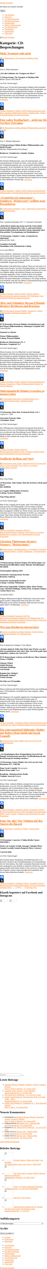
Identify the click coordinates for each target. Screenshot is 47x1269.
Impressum (8, 1241)
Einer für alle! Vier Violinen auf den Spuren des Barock (21, 822)
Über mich (8, 33)
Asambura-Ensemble (18, 296)
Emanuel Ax (10, 384)
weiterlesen (4, 100)
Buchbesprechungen (12, 21)
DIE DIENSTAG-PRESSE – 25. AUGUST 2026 (23, 1095)
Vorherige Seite (5, 888)
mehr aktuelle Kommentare (10, 1142)
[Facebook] (23, 61)
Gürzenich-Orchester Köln (34, 452)
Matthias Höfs (34, 113)
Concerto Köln (16, 885)
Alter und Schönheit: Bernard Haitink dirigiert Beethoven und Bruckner (22, 304)
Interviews (8, 17)
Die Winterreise (32, 296)
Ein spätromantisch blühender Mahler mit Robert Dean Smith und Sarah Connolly (22, 732)
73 (21, 888)
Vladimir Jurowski (24, 814)
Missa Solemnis (17, 725)
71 (16, 888)
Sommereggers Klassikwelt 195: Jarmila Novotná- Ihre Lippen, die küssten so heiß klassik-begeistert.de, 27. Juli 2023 (23, 1209)
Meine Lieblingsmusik (13, 25)
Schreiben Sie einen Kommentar (17, 115)
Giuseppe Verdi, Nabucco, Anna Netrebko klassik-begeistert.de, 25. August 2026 (20, 1092)
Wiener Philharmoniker (24, 384)
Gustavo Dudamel (17, 532)
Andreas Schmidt (6, 111)
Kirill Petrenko (17, 193)
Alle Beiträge (9, 15)
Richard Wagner (32, 620)
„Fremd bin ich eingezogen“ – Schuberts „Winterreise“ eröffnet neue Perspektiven (22, 200)
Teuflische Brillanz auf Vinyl (17, 458)
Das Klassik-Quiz (11, 27)
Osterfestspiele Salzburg (16, 620)
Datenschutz (9, 1239)
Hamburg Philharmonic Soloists (16, 113)
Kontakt (7, 1237)
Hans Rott (3, 454)
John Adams (29, 532)
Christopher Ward (17, 452)
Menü (3, 11)
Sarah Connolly (11, 814)
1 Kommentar (21, 622)
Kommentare (9, 29)
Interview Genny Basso (22, 1198)
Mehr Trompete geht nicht (15, 53)
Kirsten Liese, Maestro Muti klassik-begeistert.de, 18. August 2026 (22, 1124)
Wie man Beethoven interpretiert (19, 627)
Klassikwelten (10, 23)
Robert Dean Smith (18, 812)
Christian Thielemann (19, 618)
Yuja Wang (22, 534)
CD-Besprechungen (12, 19)
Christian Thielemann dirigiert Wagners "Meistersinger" (18, 543)
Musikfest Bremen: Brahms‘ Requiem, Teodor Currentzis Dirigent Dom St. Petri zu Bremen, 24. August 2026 (24, 1119)
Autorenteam (9, 31)
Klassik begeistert (6, 3)
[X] (23, 65)
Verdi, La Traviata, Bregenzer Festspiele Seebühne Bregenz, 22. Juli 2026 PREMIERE (23, 1188)
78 (25, 888)
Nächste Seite (31, 888)
